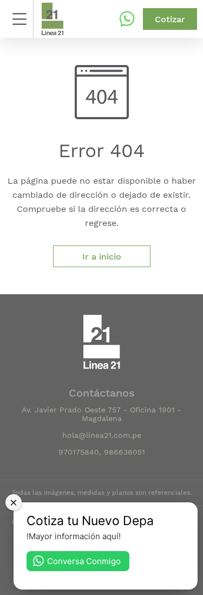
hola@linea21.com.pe (101, 435)
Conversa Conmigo (84, 561)
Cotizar (170, 19)
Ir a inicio (101, 256)
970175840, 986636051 (101, 452)
